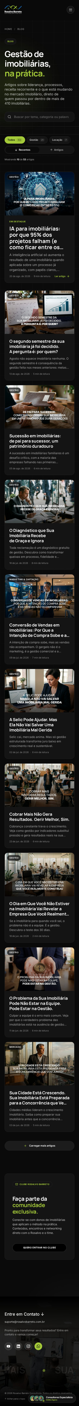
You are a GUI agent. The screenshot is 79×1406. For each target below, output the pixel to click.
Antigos (58, 149)
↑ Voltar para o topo (15, 1398)
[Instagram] (28, 1346)
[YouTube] (8, 1346)
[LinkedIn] (18, 1346)
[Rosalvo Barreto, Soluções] (13, 10)
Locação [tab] (59, 139)
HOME (8, 29)
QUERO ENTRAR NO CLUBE (39, 1247)
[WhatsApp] (38, 1346)
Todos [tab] (14, 139)
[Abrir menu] (70, 10)
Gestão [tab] (36, 139)
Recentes (24, 149)
